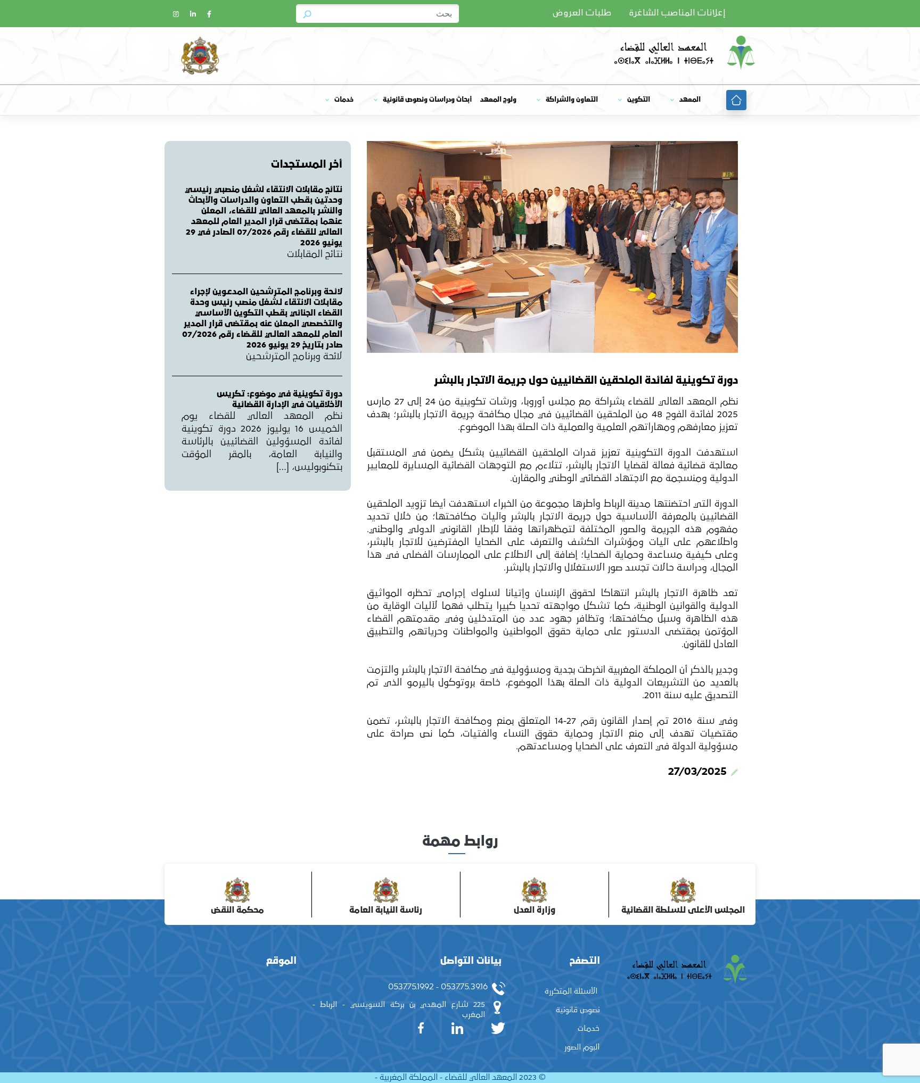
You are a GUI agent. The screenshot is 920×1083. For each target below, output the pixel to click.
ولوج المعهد (498, 100)
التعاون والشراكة (572, 100)
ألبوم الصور (581, 1047)
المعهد (690, 100)
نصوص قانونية (577, 1009)
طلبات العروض (582, 13)
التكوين (638, 100)
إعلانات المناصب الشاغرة (677, 13)
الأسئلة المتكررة (571, 991)
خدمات (344, 100)
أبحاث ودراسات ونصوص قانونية (427, 100)
